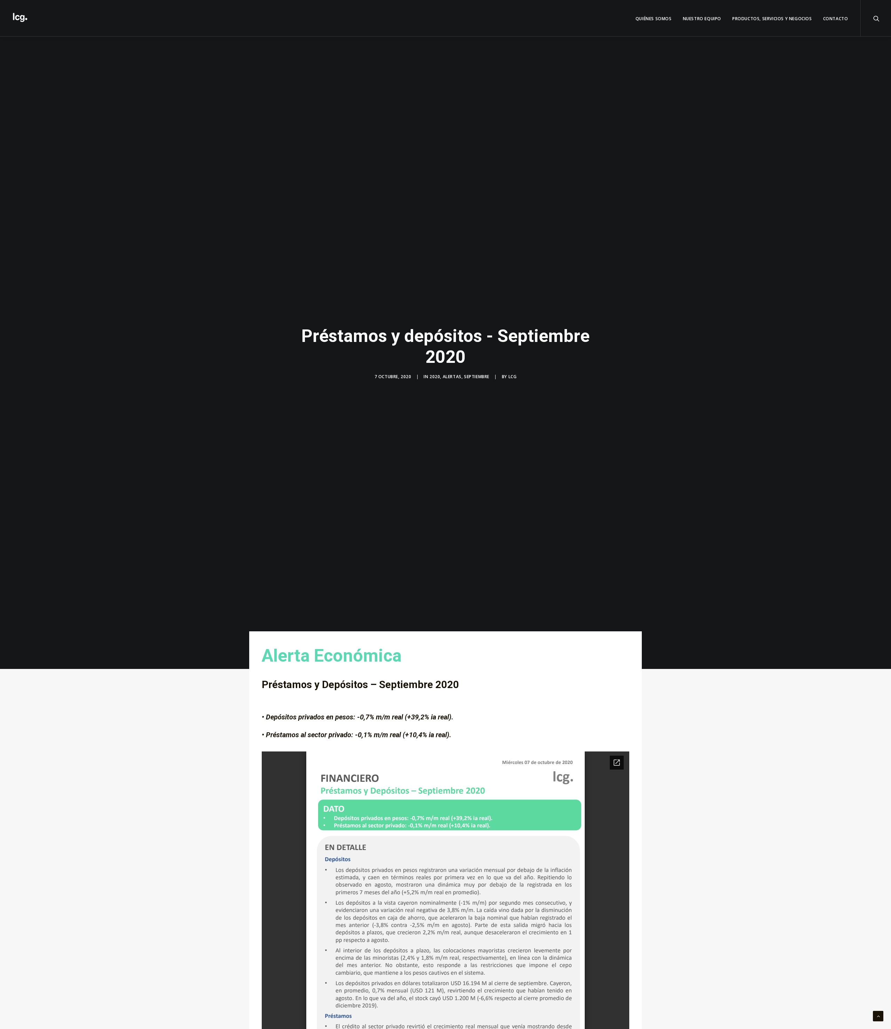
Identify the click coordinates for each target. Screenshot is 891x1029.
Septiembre (476, 377)
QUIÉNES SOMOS (654, 19)
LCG (512, 377)
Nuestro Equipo (702, 19)
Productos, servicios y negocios (772, 19)
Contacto (835, 19)
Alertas (452, 377)
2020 (434, 377)
